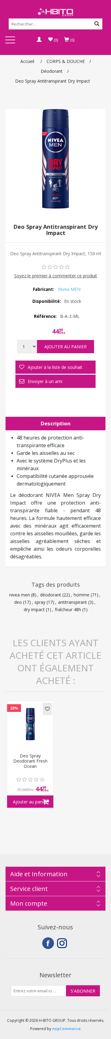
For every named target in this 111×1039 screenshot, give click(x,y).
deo (18, 602)
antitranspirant (72, 602)
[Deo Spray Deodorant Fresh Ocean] (30, 724)
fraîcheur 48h (68, 609)
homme (81, 595)
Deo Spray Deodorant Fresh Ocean (30, 761)
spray (40, 602)
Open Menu (10, 40)
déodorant (50, 595)
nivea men (19, 595)
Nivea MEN (69, 289)
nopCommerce (66, 1028)
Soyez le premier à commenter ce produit (55, 276)
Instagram (63, 943)
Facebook (48, 943)
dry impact (34, 609)
